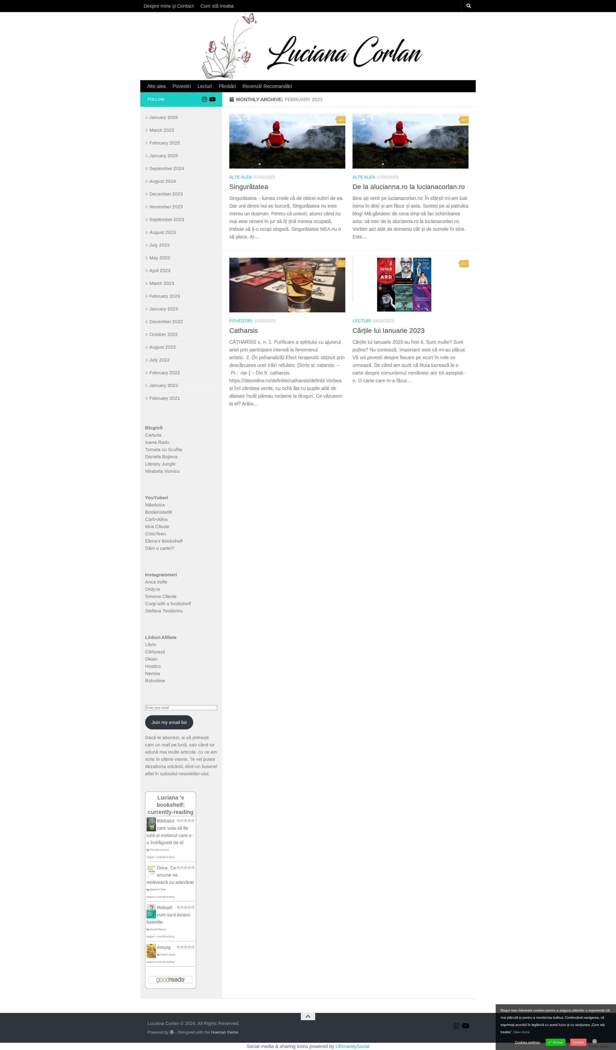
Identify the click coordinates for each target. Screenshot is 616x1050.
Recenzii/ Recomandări (267, 86)
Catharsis (243, 330)
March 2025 (161, 130)
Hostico (153, 666)
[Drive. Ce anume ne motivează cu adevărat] (151, 876)
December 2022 (166, 321)
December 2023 (166, 194)
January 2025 (163, 155)
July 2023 (159, 245)
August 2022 (162, 347)
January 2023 (163, 308)
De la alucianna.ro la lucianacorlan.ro (409, 186)
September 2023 (166, 219)
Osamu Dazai (167, 954)
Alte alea (156, 86)
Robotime (155, 680)
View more (521, 1032)
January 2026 (163, 117)
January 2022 (163, 385)
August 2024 (162, 181)
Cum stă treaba (217, 6)
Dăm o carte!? (159, 548)
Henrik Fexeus (158, 929)
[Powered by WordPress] (172, 1032)
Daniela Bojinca (161, 456)
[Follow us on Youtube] (212, 99)
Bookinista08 (158, 512)
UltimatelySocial (352, 1046)
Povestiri (182, 86)
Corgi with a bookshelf (168, 603)
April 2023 (159, 270)
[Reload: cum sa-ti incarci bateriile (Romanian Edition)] (151, 916)
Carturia (153, 435)
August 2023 (162, 232)
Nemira (152, 673)
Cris (149, 533)
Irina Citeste (157, 526)
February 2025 (164, 142)
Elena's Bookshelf (163, 541)
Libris (150, 644)
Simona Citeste (161, 596)
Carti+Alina (156, 519)
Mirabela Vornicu (162, 471)
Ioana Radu (157, 442)
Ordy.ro (152, 589)
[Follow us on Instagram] (204, 99)
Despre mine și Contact (169, 6)
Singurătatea (248, 186)
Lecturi (205, 86)
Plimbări (227, 86)
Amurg (164, 947)
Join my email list (169, 722)
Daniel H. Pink (158, 889)
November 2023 (166, 206)
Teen (161, 533)
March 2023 (161, 283)
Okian (151, 659)
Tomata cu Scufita (163, 449)
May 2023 (159, 257)
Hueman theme (224, 1032)
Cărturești (155, 651)
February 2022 (164, 372)
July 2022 (159, 359)
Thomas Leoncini (159, 849)
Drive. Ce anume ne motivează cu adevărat (170, 875)
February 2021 (164, 398)
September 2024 (166, 168)
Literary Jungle (160, 463)
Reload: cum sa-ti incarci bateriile (168, 915)
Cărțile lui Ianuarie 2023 (389, 330)
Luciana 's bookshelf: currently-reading (170, 805)
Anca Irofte (156, 581)
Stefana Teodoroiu (164, 610)
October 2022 (163, 334)
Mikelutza (155, 504)
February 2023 (164, 296)
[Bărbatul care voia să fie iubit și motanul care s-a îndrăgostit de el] (151, 829)
